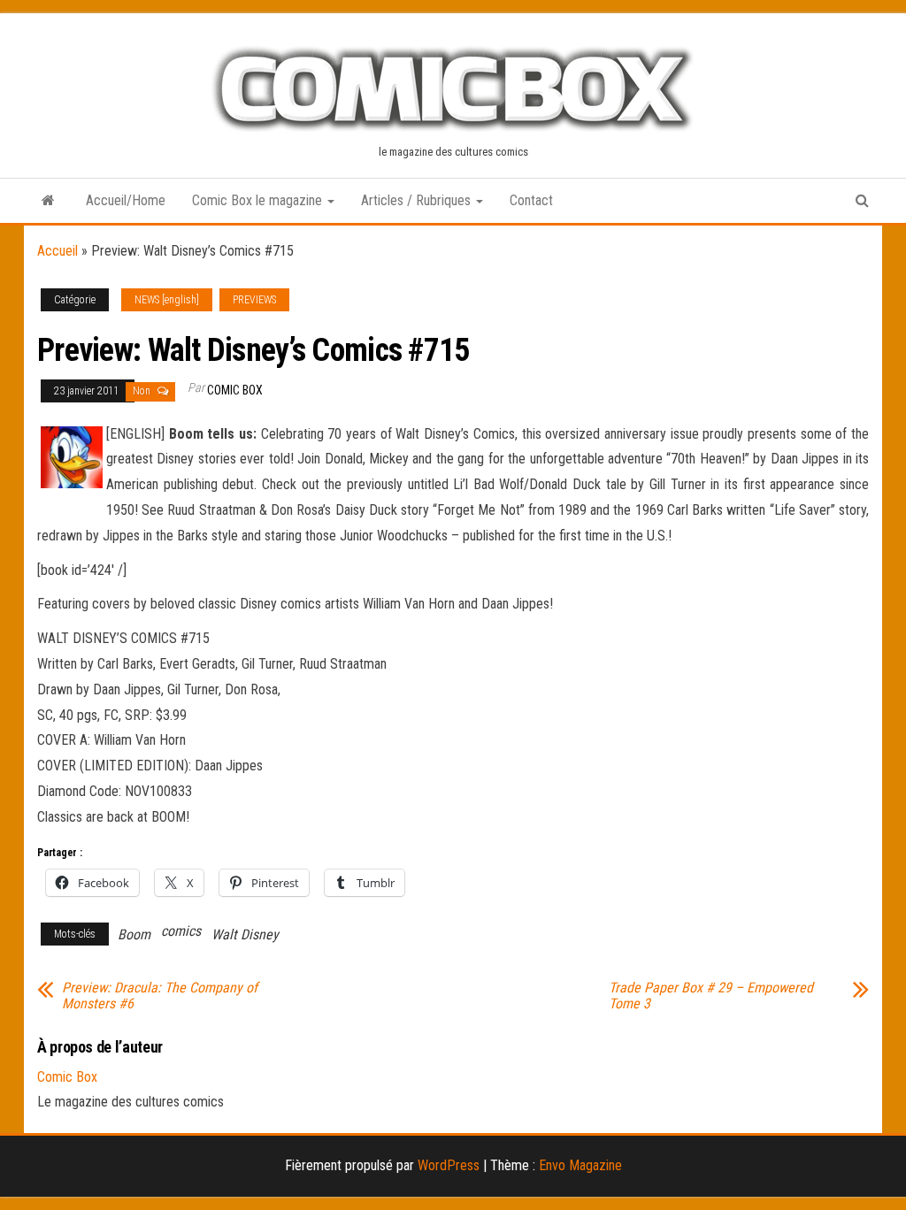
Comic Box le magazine (259, 200)
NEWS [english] (166, 300)
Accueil (57, 250)
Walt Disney (245, 934)
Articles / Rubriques (417, 200)
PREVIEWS (254, 300)
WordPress (449, 1165)
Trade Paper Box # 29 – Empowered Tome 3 (711, 996)
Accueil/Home (125, 200)
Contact (531, 200)
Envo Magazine (580, 1165)
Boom (134, 934)
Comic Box (235, 390)
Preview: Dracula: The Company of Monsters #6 (159, 996)
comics (181, 931)
